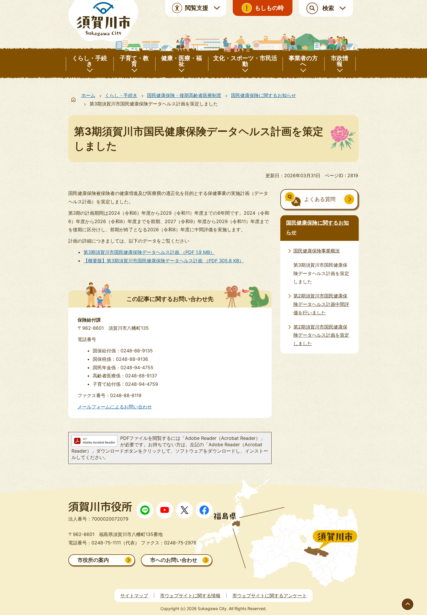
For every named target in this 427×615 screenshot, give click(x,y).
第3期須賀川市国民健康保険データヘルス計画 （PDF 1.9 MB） (149, 252)
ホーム (88, 95)
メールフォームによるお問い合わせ (115, 407)
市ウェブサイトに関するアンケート (269, 595)
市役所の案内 (93, 560)
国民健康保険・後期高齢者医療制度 (184, 95)
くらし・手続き (121, 95)
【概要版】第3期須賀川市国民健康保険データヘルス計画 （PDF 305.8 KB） (163, 260)
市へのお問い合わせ (173, 560)
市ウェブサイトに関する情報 (190, 595)
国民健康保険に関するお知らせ (263, 95)
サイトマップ (134, 595)
